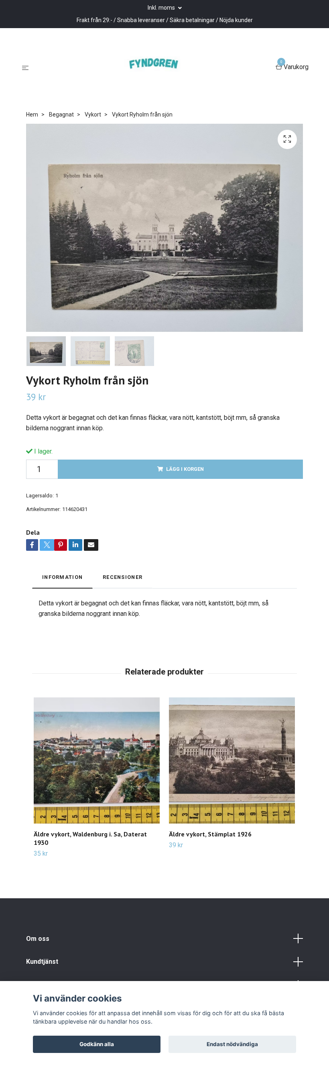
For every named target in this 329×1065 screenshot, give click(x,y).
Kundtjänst (42, 961)
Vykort (93, 114)
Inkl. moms (162, 7)
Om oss (37, 938)
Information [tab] (62, 577)
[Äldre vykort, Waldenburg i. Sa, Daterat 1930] (97, 760)
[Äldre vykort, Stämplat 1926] (232, 760)
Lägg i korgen (185, 469)
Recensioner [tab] (122, 577)
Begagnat (61, 114)
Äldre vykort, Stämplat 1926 (210, 834)
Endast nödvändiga (232, 1044)
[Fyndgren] (153, 67)
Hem (32, 114)
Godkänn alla (96, 1044)
